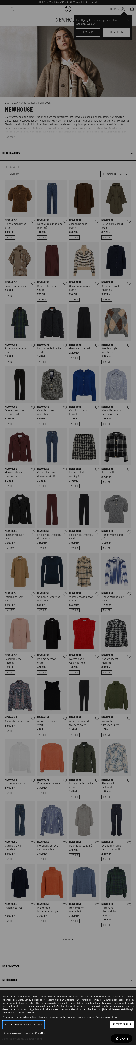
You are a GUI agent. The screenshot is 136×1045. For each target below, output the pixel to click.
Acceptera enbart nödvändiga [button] (23, 1025)
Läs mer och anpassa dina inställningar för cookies (23, 1033)
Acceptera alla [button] (122, 1025)
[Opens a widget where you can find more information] (121, 1038)
